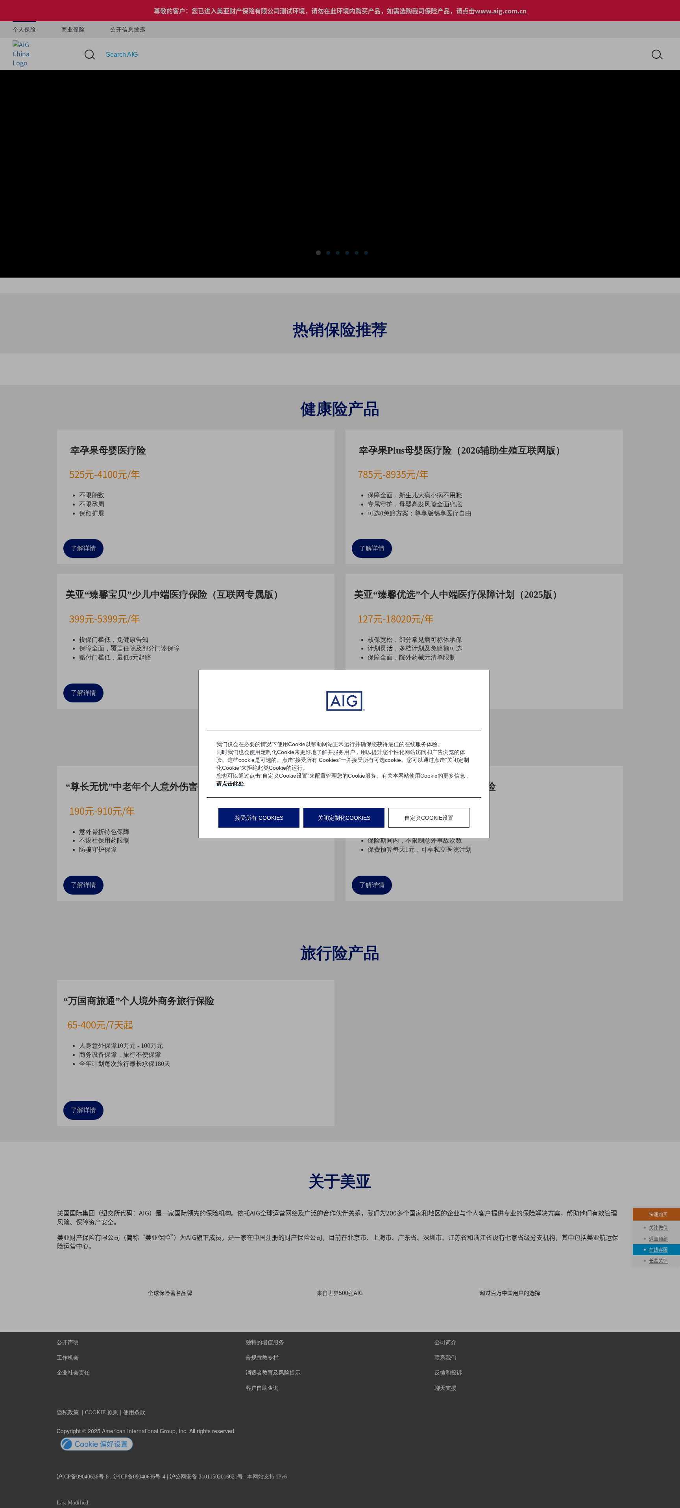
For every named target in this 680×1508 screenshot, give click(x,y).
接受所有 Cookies (259, 818)
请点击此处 (230, 783)
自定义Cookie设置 (429, 818)
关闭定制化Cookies (344, 818)
